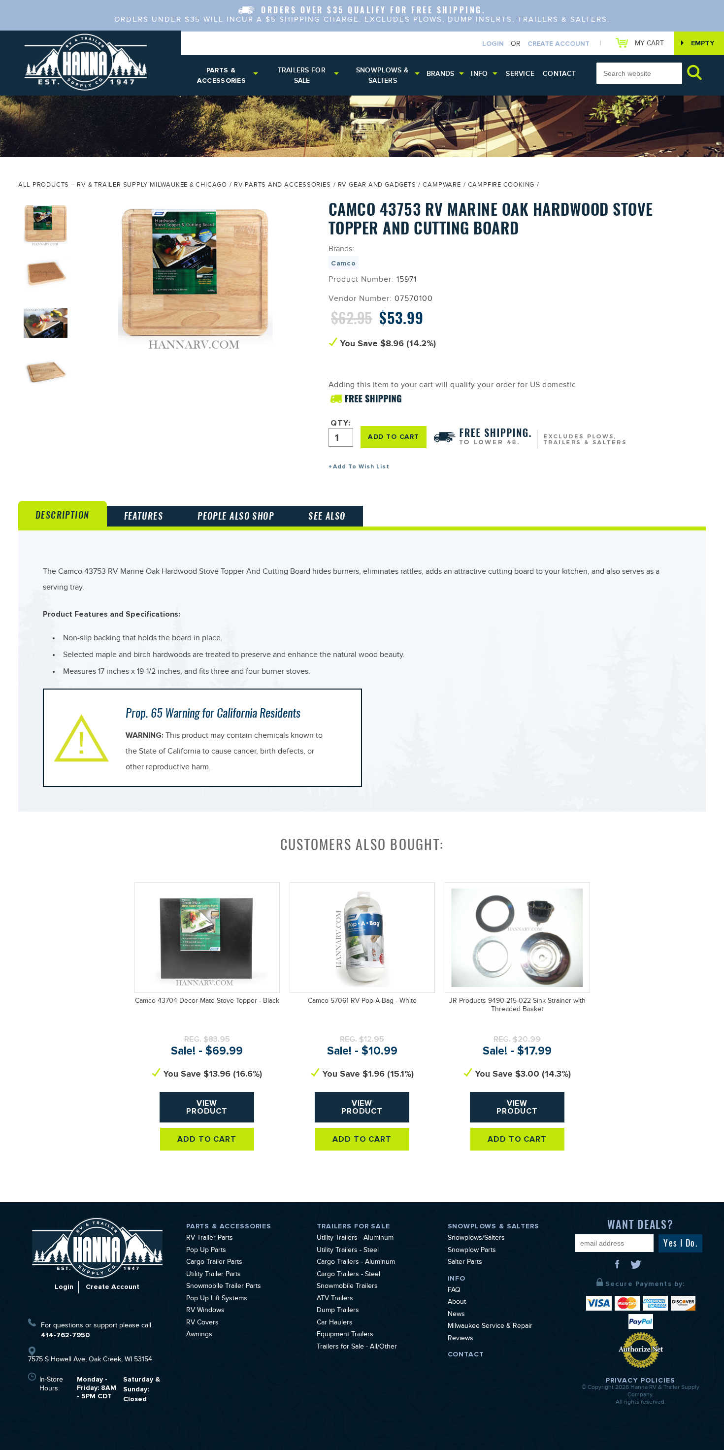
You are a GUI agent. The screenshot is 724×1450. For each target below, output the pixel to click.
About (457, 1302)
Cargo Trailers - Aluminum (356, 1262)
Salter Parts (465, 1262)
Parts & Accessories (221, 75)
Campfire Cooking (501, 186)
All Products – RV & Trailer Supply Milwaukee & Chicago (122, 186)
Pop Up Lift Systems (216, 1299)
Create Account (558, 43)
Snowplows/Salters (476, 1238)
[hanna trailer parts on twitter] (636, 1267)
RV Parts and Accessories (282, 186)
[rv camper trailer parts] (97, 1248)
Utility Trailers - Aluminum (355, 1238)
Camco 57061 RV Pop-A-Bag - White (362, 1001)
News (456, 1315)
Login (493, 43)
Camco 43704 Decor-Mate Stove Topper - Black (207, 1001)
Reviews (460, 1339)
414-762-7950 (65, 1335)
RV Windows (205, 1311)
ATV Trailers (335, 1299)
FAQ (454, 1290)
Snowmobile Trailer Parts (223, 1287)
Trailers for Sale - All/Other (357, 1347)
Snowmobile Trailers (347, 1287)
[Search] (694, 72)
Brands (441, 73)
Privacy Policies (641, 1380)
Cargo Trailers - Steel (348, 1275)
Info (479, 73)
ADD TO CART (393, 436)
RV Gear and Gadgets (377, 186)
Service (520, 73)
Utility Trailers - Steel (348, 1251)
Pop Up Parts (206, 1251)
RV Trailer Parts (209, 1238)
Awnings (199, 1335)
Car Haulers (335, 1323)
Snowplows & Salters (382, 75)
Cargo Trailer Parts (214, 1262)
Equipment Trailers (345, 1335)
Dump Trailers (338, 1311)
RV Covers (202, 1323)
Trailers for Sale (302, 75)
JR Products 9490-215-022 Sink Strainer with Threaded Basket (517, 1006)
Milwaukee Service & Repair (490, 1326)
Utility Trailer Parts (213, 1275)
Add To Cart (207, 1139)
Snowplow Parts (472, 1251)
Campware (442, 186)
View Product (207, 1107)
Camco (343, 263)
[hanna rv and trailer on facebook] (618, 1267)
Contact (559, 73)
